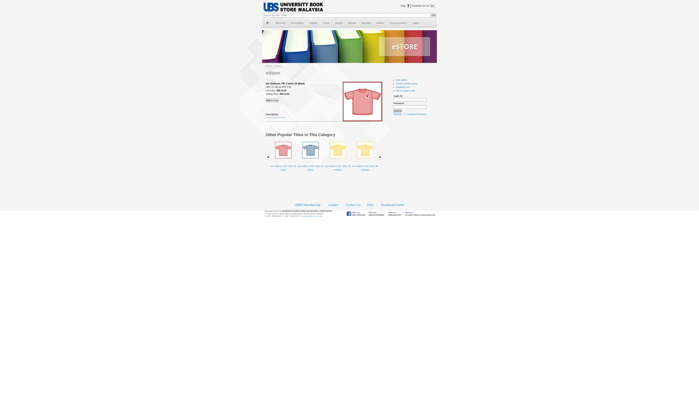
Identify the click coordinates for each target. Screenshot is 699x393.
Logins (415, 23)
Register (398, 114)
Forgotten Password (416, 114)
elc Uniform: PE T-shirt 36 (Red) (283, 168)
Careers (333, 205)
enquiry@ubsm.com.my (312, 216)
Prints (326, 23)
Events (380, 23)
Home (267, 23)
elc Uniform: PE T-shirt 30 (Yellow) (365, 168)
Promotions (297, 23)
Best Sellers (401, 80)
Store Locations (398, 23)
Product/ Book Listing (406, 83)
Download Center (392, 205)
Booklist (366, 23)
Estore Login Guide (405, 91)
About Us (280, 23)
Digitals (313, 23)
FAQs (401, 6)
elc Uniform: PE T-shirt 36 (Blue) (310, 168)
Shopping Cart (420, 6)
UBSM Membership (308, 205)
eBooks (352, 23)
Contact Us (353, 205)
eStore (338, 23)
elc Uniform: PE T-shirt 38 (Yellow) (338, 168)
